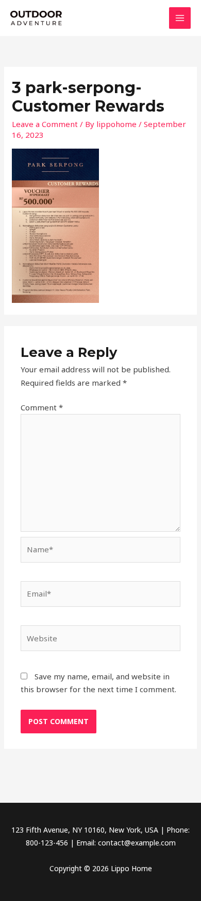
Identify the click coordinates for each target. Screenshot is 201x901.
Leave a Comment (45, 124)
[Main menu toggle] (180, 18)
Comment (42, 407)
